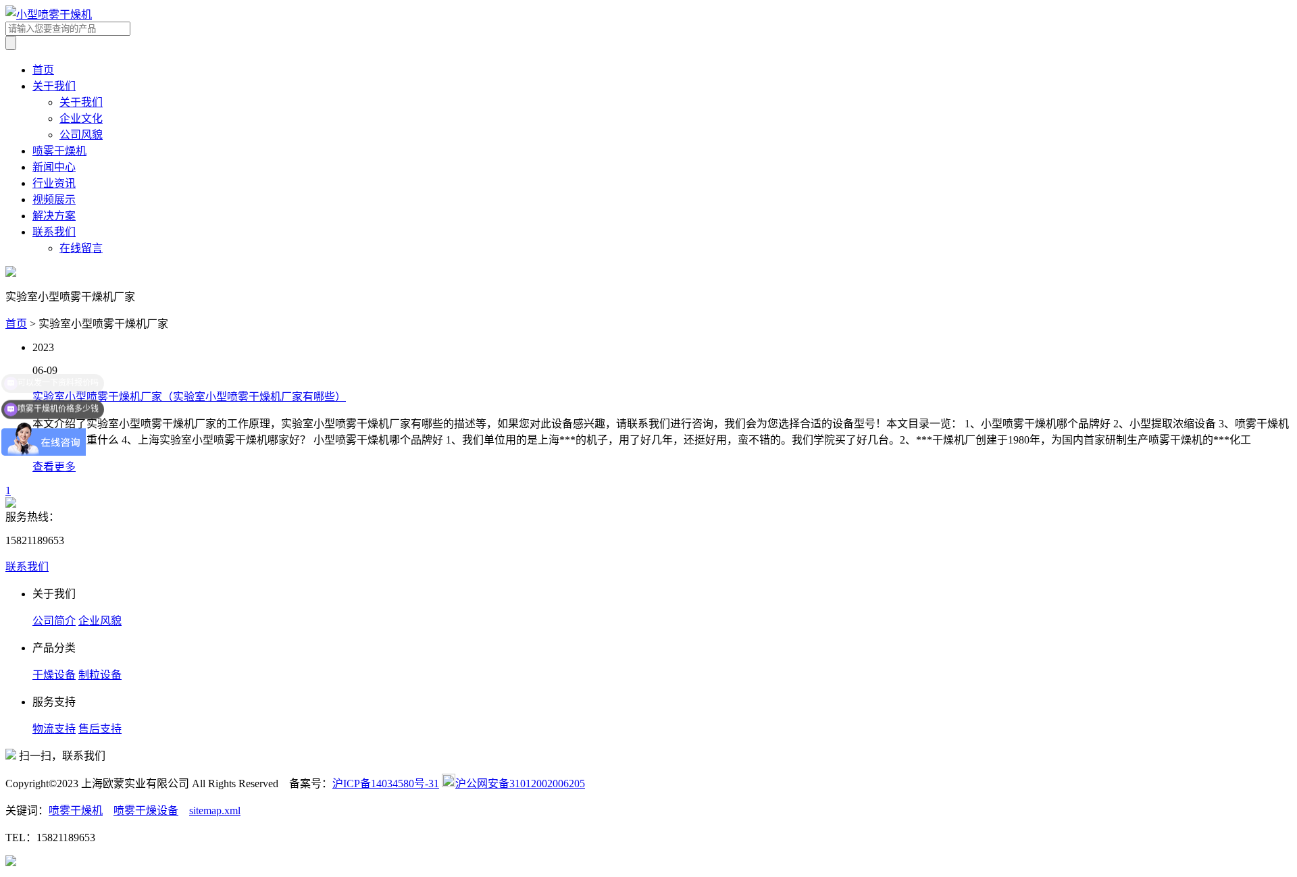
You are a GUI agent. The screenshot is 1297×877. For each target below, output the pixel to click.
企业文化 (81, 118)
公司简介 (54, 621)
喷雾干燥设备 (145, 810)
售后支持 (100, 729)
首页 (43, 70)
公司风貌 (81, 134)
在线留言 (81, 248)
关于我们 (54, 86)
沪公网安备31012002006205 (520, 783)
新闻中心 (54, 167)
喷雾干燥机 (59, 151)
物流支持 (54, 729)
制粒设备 (100, 675)
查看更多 (54, 467)
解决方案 (54, 215)
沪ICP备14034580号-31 (385, 783)
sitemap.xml (214, 810)
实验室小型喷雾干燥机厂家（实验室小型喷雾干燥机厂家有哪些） (189, 396)
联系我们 (54, 232)
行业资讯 (54, 183)
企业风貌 (100, 621)
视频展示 (54, 199)
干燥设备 (54, 675)
